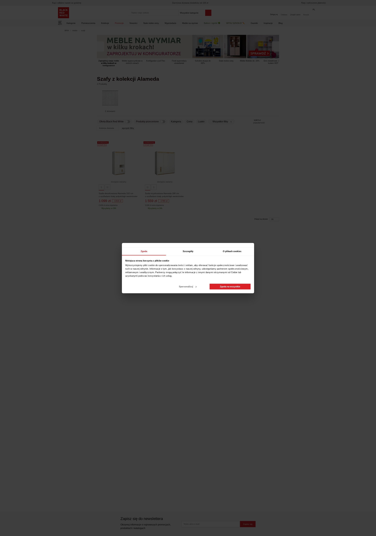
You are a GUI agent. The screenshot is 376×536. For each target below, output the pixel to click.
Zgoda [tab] (144, 251)
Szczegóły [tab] (188, 251)
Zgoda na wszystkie (230, 286)
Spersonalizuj (186, 286)
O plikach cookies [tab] (232, 251)
